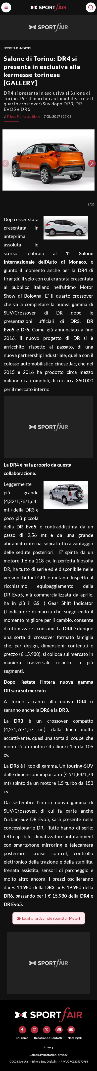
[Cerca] (91, 7)
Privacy (48, 1047)
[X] (46, 1029)
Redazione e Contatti (48, 1038)
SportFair (11, 48)
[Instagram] (34, 1029)
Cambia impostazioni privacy (48, 1055)
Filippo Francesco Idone (23, 117)
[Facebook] (22, 1029)
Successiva (92, 163)
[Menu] (6, 7)
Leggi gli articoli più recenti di (51, 918)
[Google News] (59, 1029)
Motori (25, 48)
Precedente (5, 163)
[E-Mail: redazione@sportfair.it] (71, 1029)
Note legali (75, 1038)
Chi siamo (22, 1038)
